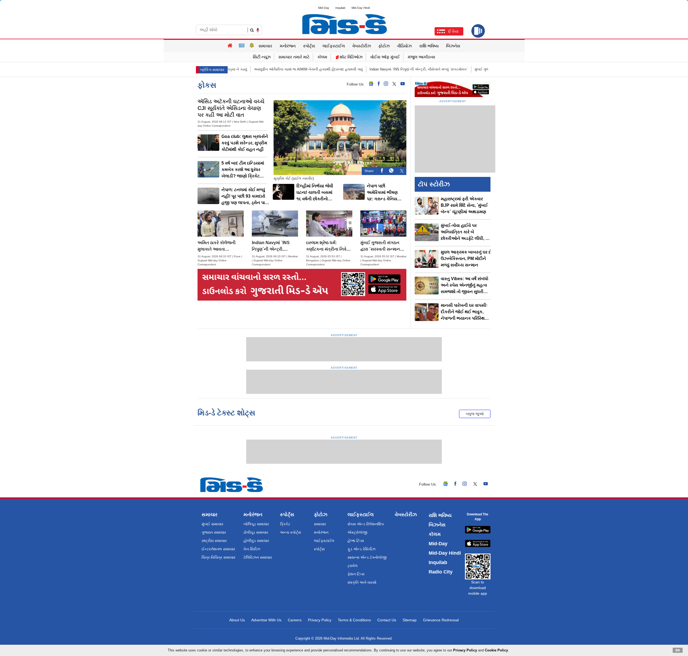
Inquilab (340, 7)
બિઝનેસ (453, 46)
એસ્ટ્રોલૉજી (357, 532)
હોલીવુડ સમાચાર (256, 541)
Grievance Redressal (441, 620)
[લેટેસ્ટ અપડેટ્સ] (251, 46)
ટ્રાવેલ (352, 566)
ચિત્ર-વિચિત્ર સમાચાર (218, 557)
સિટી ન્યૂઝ (262, 57)
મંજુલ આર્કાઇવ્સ (421, 57)
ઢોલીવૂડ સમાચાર (255, 532)
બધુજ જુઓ (475, 414)
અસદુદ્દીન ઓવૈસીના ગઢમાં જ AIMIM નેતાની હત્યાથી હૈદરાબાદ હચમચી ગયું (271, 69)
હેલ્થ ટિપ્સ (355, 541)
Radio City (441, 572)
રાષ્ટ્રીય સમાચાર (214, 541)
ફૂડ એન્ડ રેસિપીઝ (361, 549)
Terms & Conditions (354, 620)
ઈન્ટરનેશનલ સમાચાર (218, 549)
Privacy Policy (319, 620)
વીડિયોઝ (404, 46)
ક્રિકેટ (285, 524)
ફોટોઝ (384, 46)
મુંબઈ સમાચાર (212, 524)
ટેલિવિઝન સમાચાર (257, 557)
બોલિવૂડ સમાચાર (256, 524)
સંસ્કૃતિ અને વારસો (362, 582)
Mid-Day (323, 7)
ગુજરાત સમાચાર (214, 532)
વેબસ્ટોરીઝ (361, 46)
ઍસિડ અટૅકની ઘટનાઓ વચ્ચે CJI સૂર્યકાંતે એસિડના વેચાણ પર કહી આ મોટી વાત (231, 108)
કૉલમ (322, 57)
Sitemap (410, 620)
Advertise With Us (266, 620)
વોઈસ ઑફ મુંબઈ (385, 57)
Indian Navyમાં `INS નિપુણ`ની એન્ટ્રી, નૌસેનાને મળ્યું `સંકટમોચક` (382, 69)
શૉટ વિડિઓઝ (351, 57)
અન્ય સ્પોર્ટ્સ (290, 532)
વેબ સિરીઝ (251, 549)
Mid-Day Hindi (361, 7)
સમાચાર (265, 46)
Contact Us (386, 620)
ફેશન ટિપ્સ (355, 574)
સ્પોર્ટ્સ (309, 46)
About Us (237, 620)
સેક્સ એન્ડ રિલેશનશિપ (365, 524)
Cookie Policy (496, 650)
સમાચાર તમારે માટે (294, 57)
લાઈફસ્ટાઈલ (333, 46)
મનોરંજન (288, 46)
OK (677, 650)
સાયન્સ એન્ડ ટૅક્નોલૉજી (367, 557)
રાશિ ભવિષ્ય (429, 46)
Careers (295, 620)
